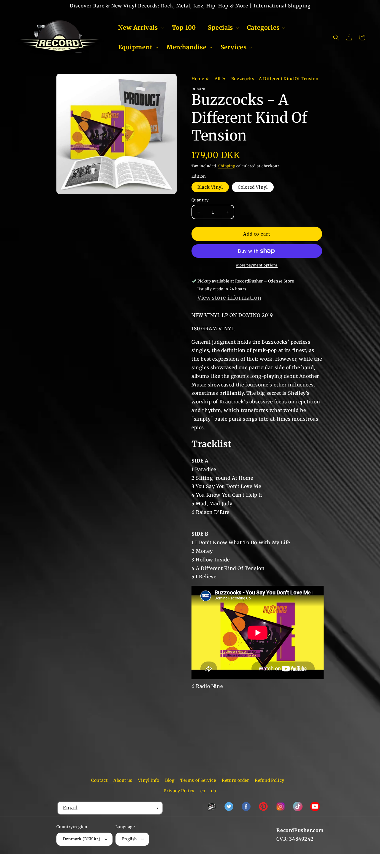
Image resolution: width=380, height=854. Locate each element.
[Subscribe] (156, 808)
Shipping (226, 166)
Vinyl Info (148, 780)
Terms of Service (198, 780)
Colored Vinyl (253, 187)
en (202, 790)
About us (122, 780)
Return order (235, 780)
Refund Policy (269, 780)
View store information (229, 297)
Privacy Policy (179, 790)
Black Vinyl (210, 187)
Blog (169, 780)
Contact (99, 780)
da (213, 790)
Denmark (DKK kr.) (82, 839)
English (129, 839)
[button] (139, 27)
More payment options (257, 265)
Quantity (200, 200)
